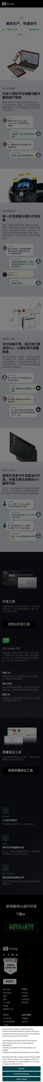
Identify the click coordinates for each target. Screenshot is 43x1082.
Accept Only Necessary (21, 1074)
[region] (21, 1054)
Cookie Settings (21, 1079)
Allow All (21, 1068)
